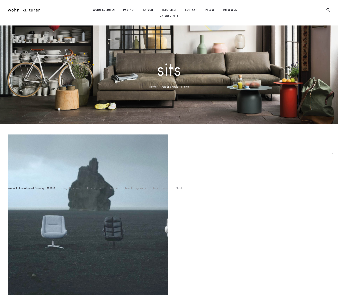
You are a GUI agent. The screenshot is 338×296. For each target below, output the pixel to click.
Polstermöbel (84, 226)
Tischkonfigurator (135, 188)
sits (99, 226)
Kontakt (191, 10)
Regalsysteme (71, 188)
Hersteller (169, 10)
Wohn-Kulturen (104, 10)
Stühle (179, 188)
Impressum (230, 10)
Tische (114, 188)
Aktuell (148, 10)
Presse (209, 10)
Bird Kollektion (88, 220)
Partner (128, 10)
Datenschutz (169, 15)
